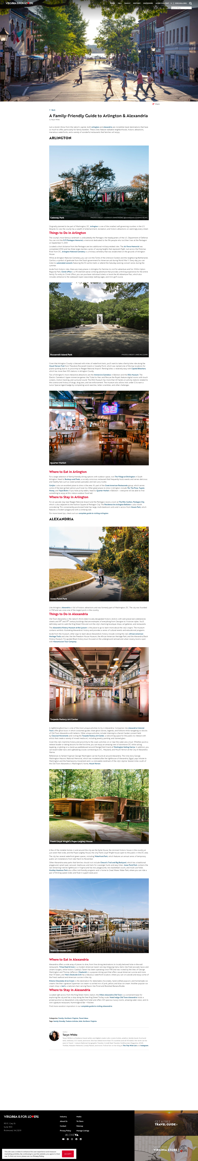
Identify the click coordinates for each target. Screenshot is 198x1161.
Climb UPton (66, 271)
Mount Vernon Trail (56, 366)
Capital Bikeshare (138, 368)
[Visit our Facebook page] (76, 1139)
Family (127, 3)
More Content (162, 3)
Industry (63, 1116)
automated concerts (65, 263)
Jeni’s (63, 986)
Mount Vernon (94, 763)
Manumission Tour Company (64, 641)
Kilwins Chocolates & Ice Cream (61, 981)
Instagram (144, 1045)
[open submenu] (171, 3)
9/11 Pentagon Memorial (73, 240)
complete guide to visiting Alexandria (96, 1006)
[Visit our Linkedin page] (81, 1139)
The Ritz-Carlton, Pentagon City (131, 502)
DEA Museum (133, 374)
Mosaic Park (136, 507)
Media (78, 1116)
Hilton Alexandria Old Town (110, 995)
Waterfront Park (101, 856)
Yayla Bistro (63, 490)
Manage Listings (82, 1130)
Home (112, 3)
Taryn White (55, 120)
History (136, 3)
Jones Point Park (130, 865)
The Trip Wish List (130, 1045)
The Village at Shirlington (125, 476)
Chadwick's (82, 972)
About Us (63, 1121)
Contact (63, 1126)
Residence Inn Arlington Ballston (117, 504)
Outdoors (148, 3)
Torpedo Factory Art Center (93, 735)
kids (80, 1021)
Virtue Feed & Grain (67, 967)
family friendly (59, 1021)
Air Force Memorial (131, 246)
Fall (120, 3)
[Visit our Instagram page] (72, 1139)
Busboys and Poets (72, 479)
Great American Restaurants (116, 485)
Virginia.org (181, 3)
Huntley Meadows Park (58, 870)
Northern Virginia (71, 1018)
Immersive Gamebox (102, 374)
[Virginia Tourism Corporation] (19, 3)
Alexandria (107, 127)
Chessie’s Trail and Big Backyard (113, 862)
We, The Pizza (132, 488)
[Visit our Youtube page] (63, 1139)
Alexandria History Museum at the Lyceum (70, 627)
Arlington (95, 127)
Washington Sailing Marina (124, 747)
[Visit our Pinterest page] (68, 1139)
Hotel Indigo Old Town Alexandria (123, 997)
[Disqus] (99, 1079)
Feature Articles (72, 1021)
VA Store (79, 1121)
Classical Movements (60, 735)
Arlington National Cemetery (73, 251)
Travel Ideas (83, 1018)
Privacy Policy (65, 1130)
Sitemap (79, 1126)
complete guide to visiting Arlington (93, 513)
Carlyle (52, 485)
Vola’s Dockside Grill (73, 974)
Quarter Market (102, 490)
